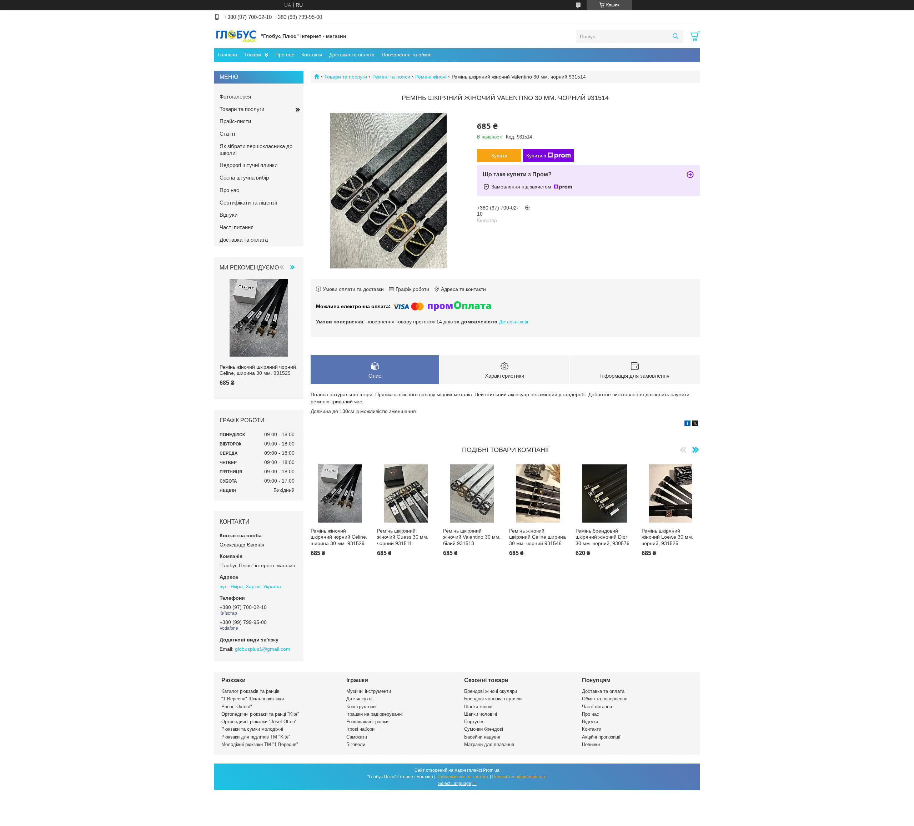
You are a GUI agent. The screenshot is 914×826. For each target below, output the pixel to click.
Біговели (355, 744)
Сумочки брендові (483, 729)
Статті (227, 134)
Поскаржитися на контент (462, 776)
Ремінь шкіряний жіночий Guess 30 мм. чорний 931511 (402, 537)
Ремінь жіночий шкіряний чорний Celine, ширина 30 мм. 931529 (339, 537)
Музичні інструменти (368, 691)
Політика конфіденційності (519, 776)
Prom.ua (491, 770)
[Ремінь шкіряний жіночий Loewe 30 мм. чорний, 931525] (671, 493)
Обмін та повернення (604, 698)
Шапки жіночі (478, 706)
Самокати (356, 737)
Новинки (591, 744)
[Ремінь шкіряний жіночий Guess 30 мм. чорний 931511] (406, 493)
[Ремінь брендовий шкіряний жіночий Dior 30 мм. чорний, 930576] (605, 493)
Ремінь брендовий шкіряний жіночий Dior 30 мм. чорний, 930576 (602, 537)
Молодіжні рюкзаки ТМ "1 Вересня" (259, 744)
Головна (227, 54)
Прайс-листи (235, 121)
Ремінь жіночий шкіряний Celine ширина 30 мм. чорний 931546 (537, 537)
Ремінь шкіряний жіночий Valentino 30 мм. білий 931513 (472, 537)
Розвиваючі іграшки (367, 721)
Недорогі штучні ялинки (248, 165)
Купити (499, 155)
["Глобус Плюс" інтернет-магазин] (235, 36)
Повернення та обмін (407, 54)
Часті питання (236, 227)
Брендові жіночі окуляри (490, 691)
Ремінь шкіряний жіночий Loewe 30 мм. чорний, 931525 (667, 537)
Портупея (474, 721)
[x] (695, 424)
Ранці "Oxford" (236, 706)
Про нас (284, 54)
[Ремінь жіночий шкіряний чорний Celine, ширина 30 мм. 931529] (340, 493)
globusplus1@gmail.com (262, 649)
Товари (252, 54)
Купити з (536, 155)
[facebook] (687, 424)
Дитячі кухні (359, 698)
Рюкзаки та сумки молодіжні (252, 729)
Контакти (311, 54)
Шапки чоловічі (480, 714)
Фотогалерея (235, 97)
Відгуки (228, 215)
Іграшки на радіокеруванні (374, 714)
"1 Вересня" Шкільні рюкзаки (252, 698)
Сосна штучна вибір (244, 178)
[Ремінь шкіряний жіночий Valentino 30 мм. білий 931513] (472, 493)
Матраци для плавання (489, 744)
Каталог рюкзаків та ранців (250, 691)
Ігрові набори (360, 729)
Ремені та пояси (391, 77)
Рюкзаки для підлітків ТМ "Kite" (255, 737)
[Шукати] (675, 36)
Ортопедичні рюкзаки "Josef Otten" (259, 721)
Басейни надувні (482, 737)
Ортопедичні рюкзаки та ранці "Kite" (260, 714)
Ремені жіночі (430, 77)
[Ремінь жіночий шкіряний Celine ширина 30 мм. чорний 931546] (538, 493)
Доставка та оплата (352, 54)
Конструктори (361, 706)
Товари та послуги (345, 77)
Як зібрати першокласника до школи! (256, 149)
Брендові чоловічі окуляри (493, 698)
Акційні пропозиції (601, 737)
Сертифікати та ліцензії (248, 203)
